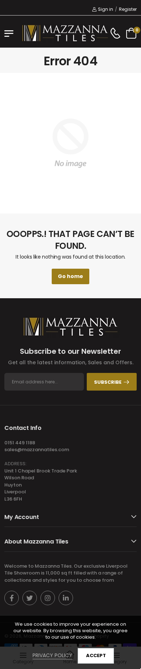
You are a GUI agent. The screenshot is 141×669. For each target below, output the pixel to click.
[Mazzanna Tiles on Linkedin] (66, 598)
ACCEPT (96, 655)
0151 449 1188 (19, 442)
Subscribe (107, 382)
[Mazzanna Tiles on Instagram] (47, 598)
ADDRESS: (15, 463)
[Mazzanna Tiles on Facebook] (11, 598)
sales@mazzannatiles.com (36, 449)
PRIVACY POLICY (52, 655)
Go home (70, 276)
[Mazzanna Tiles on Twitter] (29, 598)
